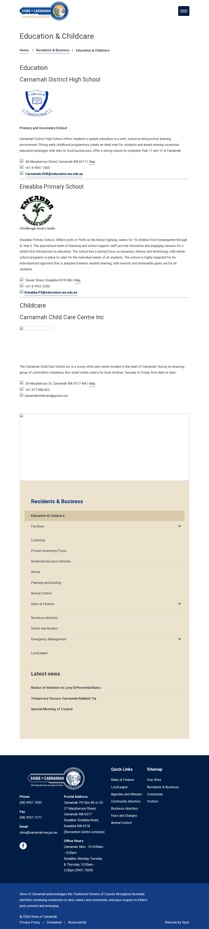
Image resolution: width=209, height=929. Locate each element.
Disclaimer (54, 922)
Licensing (38, 540)
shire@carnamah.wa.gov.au (38, 832)
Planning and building (46, 583)
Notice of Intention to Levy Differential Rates (66, 688)
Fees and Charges (124, 816)
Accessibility (77, 922)
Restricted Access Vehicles (51, 561)
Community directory (125, 801)
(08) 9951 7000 (31, 803)
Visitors (152, 801)
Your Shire (154, 780)
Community (155, 794)
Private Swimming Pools (48, 551)
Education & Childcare (48, 516)
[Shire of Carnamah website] (44, 11)
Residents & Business (53, 50)
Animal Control (41, 593)
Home (24, 50)
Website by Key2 (177, 922)
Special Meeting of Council (51, 709)
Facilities (37, 526)
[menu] (183, 11)
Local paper (39, 653)
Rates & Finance (42, 604)
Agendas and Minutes (126, 794)
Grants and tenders (44, 628)
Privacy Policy (30, 922)
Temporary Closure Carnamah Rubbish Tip (63, 698)
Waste (35, 572)
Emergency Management (48, 639)
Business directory (44, 618)
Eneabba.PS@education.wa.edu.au (50, 292)
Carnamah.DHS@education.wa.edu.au (54, 174)
